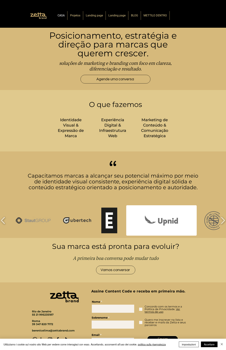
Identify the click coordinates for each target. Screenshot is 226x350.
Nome (96, 301)
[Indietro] (10, 176)
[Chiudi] (222, 344)
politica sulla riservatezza (152, 344)
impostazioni (189, 344)
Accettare (209, 344)
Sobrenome (100, 317)
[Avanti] (215, 176)
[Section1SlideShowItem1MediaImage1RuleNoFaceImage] (113, 193)
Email (96, 335)
